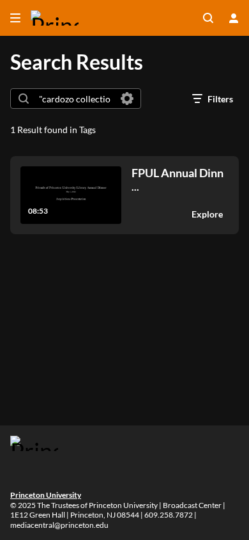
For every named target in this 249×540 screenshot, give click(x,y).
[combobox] (75, 98)
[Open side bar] (15, 18)
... (177, 179)
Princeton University (45, 495)
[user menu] (233, 18)
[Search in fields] (127, 98)
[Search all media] (208, 18)
